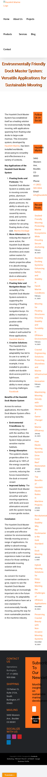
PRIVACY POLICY (21, 759)
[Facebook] (34, 128)
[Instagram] (38, 128)
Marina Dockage (21, 231)
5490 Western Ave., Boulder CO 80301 (13, 718)
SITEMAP (31, 759)
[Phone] (38, 137)
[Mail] (34, 137)
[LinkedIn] (38, 133)
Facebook (13, 391)
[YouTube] (34, 133)
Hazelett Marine (12, 146)
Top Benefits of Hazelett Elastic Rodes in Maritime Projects (39, 491)
